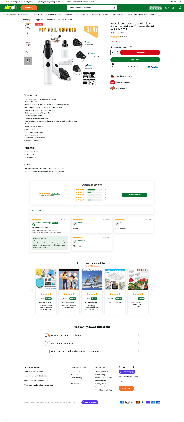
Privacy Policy (100, 374)
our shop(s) (127, 47)
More (152, 14)
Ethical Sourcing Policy (103, 390)
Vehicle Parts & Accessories (137, 14)
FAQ (72, 381)
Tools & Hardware (117, 14)
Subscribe (126, 388)
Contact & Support (79, 367)
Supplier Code (100, 387)
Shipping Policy (100, 384)
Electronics (68, 14)
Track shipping (76, 377)
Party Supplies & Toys (53, 14)
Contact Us (75, 371)
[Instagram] (119, 367)
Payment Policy (101, 381)
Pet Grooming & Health (51, 20)
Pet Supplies (23, 14)
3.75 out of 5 (55, 194)
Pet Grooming (67, 20)
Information (100, 367)
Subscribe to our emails (128, 377)
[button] (98, 56)
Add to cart (140, 52)
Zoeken (114, 7)
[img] (36, 220)
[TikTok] (133, 367)
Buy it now (135, 60)
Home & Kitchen (9, 14)
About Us (74, 374)
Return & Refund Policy (103, 377)
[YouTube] (124, 367)
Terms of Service (101, 371)
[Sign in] (174, 7)
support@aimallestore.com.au (39, 385)
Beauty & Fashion (81, 14)
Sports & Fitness (36, 14)
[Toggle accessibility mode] (179, 1)
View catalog (28, 8)
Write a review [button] (134, 194)
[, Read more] (167, 7)
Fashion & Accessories (99, 14)
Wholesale (75, 384)
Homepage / (28, 20)
